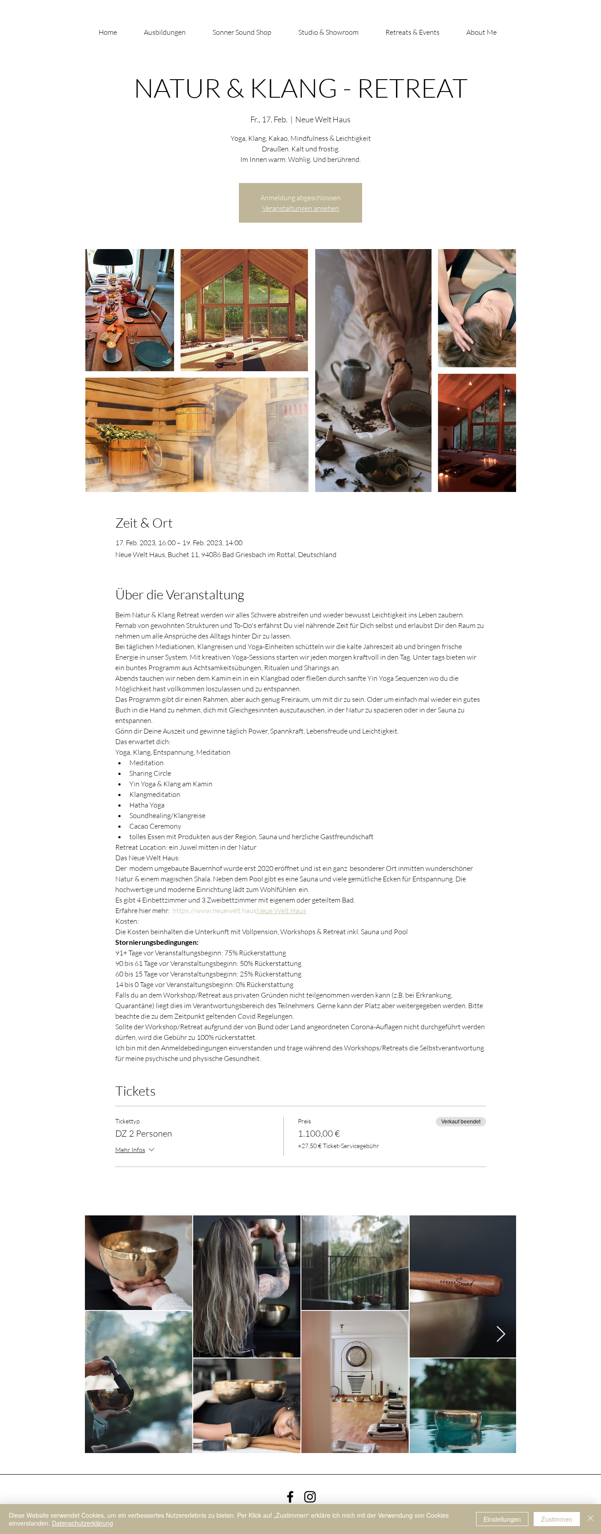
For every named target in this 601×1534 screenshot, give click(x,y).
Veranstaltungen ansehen (300, 208)
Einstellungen (502, 1519)
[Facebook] (290, 1497)
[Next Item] (501, 1334)
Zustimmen (556, 1519)
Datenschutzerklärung (82, 1523)
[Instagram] (310, 1497)
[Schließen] (590, 1519)
